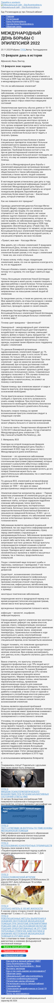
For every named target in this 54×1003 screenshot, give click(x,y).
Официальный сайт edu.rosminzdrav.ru (24, 976)
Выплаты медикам (15, 968)
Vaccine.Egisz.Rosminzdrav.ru (20, 24)
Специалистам (13, 986)
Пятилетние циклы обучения (20, 981)
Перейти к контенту (10, 2)
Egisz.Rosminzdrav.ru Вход (18, 963)
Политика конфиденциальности (22, 978)
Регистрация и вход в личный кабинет (25, 983)
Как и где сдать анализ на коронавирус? (26, 971)
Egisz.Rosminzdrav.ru (16, 21)
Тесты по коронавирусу (17, 993)
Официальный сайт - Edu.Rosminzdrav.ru (20, 7)
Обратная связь (13, 26)
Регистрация (12, 19)
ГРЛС (23, 49)
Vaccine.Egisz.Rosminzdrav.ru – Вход (23, 966)
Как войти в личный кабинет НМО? (23, 961)
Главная (10, 16)
